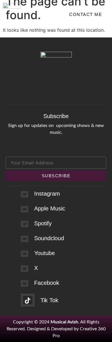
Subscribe (56, 175)
